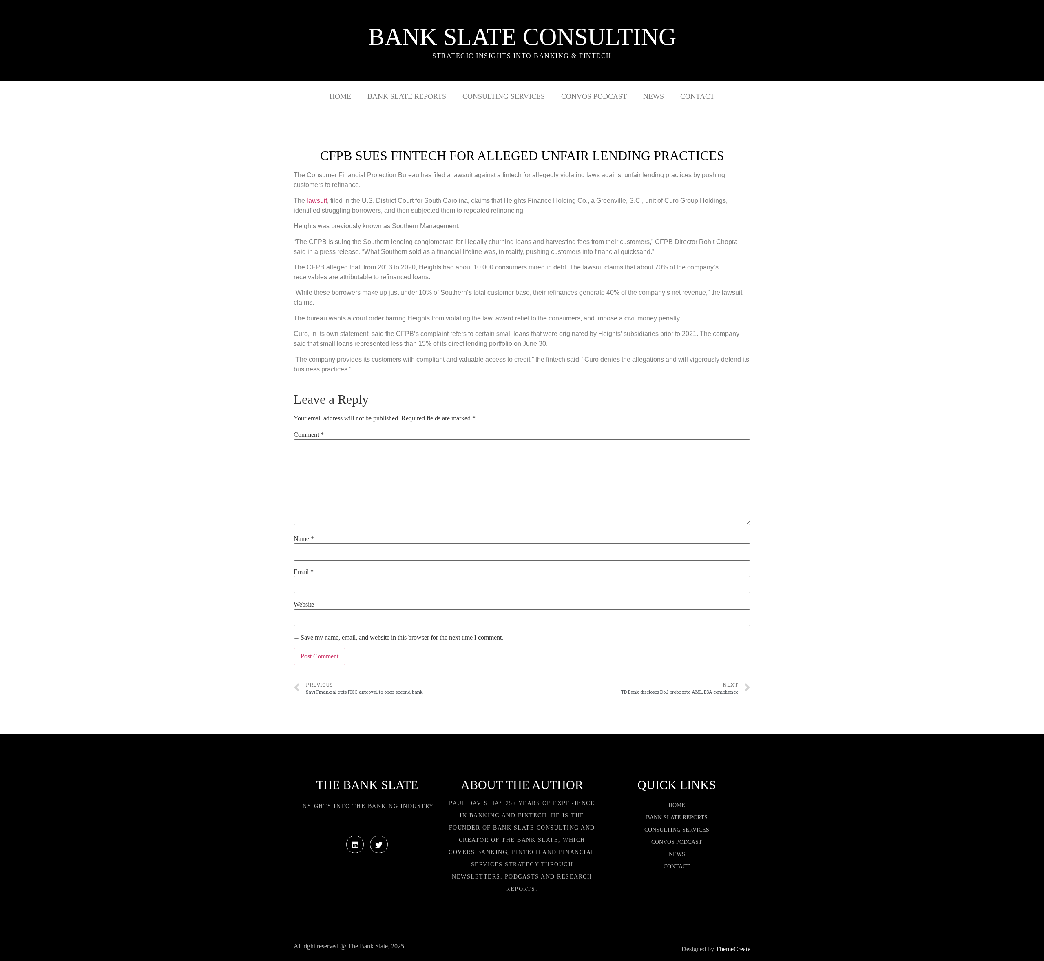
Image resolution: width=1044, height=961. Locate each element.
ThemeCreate (733, 948)
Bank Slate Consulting (522, 36)
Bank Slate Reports (406, 96)
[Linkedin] (355, 844)
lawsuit (317, 200)
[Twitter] (378, 844)
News (653, 96)
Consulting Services (503, 96)
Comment (309, 435)
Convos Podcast (594, 96)
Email (304, 572)
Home (340, 96)
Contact (697, 96)
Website (304, 604)
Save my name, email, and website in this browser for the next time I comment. (402, 637)
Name (304, 539)
